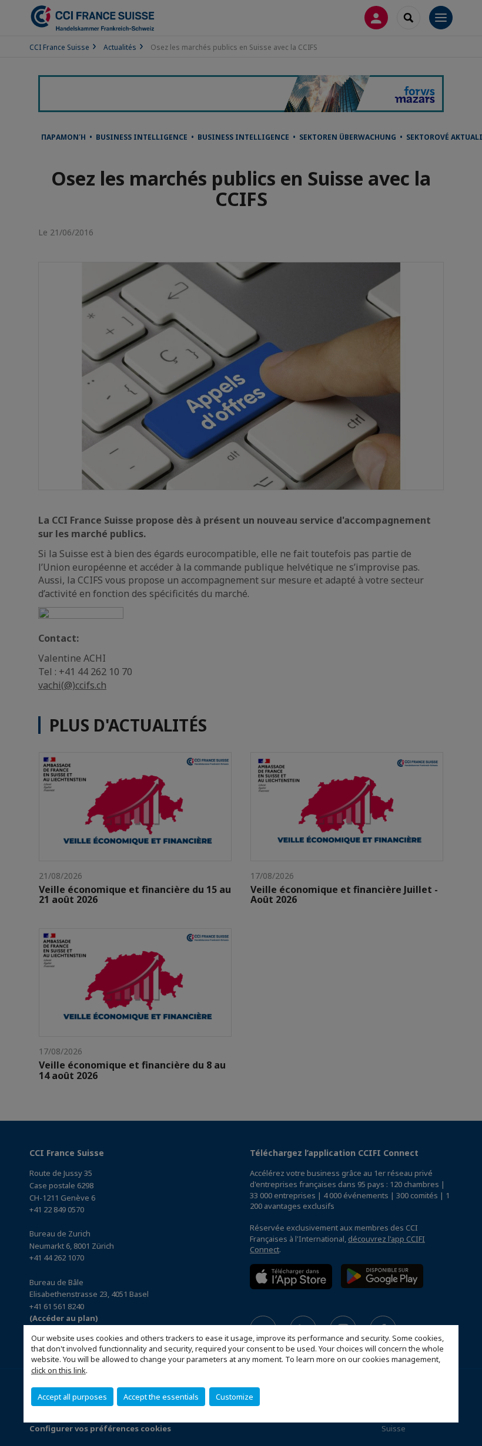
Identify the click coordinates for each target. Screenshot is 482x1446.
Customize (234, 1396)
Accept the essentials (161, 1396)
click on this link (58, 1370)
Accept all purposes (72, 1396)
